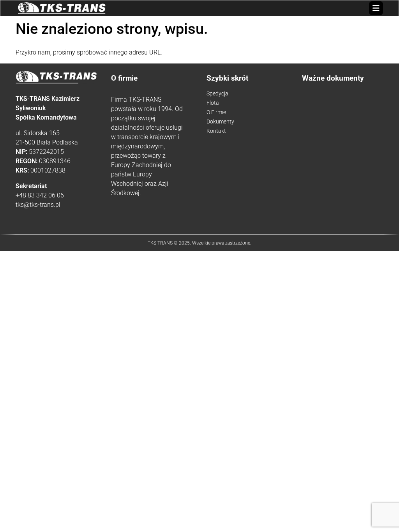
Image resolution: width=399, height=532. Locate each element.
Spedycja (217, 93)
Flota (213, 103)
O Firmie (216, 112)
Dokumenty (220, 121)
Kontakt (216, 131)
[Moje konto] (367, 8)
